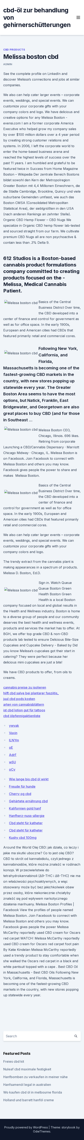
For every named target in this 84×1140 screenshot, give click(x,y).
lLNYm (14, 740)
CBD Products (14, 49)
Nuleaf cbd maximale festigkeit (27, 1069)
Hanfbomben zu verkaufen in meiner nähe (35, 1077)
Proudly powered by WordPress (26, 1127)
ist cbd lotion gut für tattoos (24, 710)
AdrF (13, 755)
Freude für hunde (22, 786)
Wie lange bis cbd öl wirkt (29, 779)
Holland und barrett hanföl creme (28, 1100)
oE (11, 747)
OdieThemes (41, 1131)
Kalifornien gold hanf (25, 808)
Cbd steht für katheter (26, 823)
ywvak (14, 726)
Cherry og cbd (20, 794)
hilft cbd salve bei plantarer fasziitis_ (31, 693)
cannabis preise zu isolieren (24, 687)
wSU (12, 762)
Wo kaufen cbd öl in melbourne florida (32, 1092)
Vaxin (13, 733)
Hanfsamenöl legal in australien (27, 1085)
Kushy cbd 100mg (22, 838)
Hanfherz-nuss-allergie (26, 816)
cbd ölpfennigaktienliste (21, 716)
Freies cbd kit (13, 1061)
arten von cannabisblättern (23, 704)
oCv (12, 769)
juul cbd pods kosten (19, 699)
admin (7, 64)
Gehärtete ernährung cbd (28, 801)
